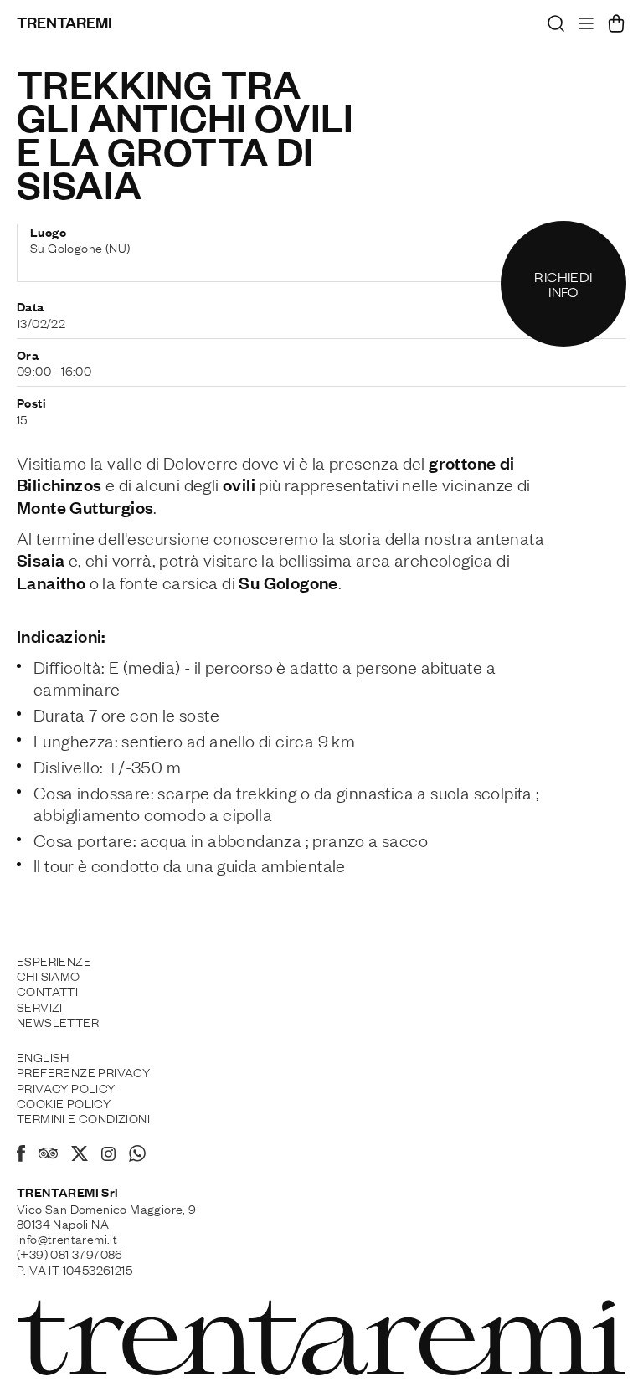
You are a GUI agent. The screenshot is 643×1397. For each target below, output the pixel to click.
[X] (79, 1156)
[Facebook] (21, 1156)
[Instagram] (108, 1155)
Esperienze (54, 960)
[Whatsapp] (137, 1156)
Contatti (47, 990)
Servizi (40, 1006)
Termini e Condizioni (83, 1117)
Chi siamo (48, 975)
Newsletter (58, 1021)
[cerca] (556, 27)
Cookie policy (64, 1102)
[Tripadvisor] (48, 1155)
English (43, 1056)
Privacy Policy (66, 1087)
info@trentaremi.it (67, 1238)
